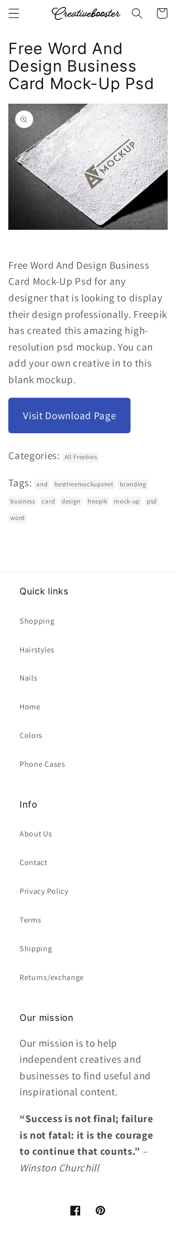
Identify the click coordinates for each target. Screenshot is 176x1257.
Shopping (37, 621)
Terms (30, 920)
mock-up (127, 501)
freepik (98, 501)
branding (133, 484)
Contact (33, 862)
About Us (36, 834)
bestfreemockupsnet (83, 484)
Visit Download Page (69, 415)
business (22, 501)
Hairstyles (37, 650)
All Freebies (81, 457)
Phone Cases (43, 764)
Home (30, 707)
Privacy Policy (44, 891)
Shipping (36, 948)
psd (152, 501)
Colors (31, 735)
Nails (28, 678)
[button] (13, 13)
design (71, 501)
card (48, 501)
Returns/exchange (52, 977)
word (17, 518)
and (41, 484)
